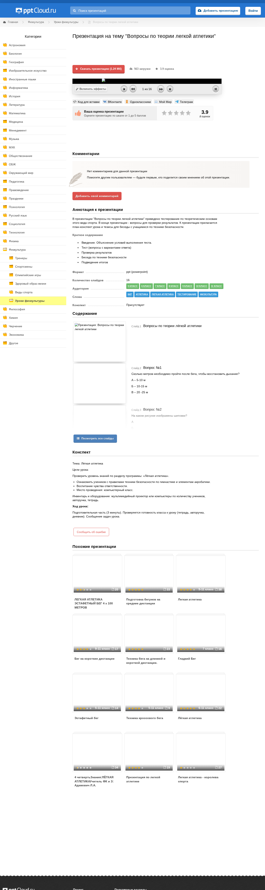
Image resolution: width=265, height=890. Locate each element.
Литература (17, 104)
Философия (17, 309)
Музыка (14, 139)
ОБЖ (12, 164)
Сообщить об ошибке (91, 532)
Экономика (16, 334)
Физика (14, 241)
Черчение (15, 326)
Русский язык (18, 215)
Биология (15, 53)
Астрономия (17, 45)
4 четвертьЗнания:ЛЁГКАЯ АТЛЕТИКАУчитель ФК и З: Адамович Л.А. (94, 781)
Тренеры (21, 258)
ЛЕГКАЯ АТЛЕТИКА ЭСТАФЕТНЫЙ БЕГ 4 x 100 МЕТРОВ (94, 603)
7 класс (160, 286)
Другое (13, 343)
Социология (17, 224)
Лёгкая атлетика (190, 718)
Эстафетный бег (87, 718)
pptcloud (35, 10)
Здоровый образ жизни (30, 283)
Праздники (16, 198)
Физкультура (17, 249)
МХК (12, 147)
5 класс (133, 286)
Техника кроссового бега (144, 718)
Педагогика (16, 181)
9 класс (187, 286)
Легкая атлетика (190, 599)
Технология (17, 232)
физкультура (208, 294)
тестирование (186, 294)
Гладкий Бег (187, 658)
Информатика (18, 87)
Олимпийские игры (28, 275)
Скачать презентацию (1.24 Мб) (100, 68)
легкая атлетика (163, 294)
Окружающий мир (21, 172)
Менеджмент (17, 130)
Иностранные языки (22, 79)
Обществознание (20, 156)
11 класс (216, 286)
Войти (253, 10)
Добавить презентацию (221, 10)
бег (130, 294)
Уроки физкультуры (30, 300)
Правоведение (19, 190)
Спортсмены (23, 266)
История (14, 96)
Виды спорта (24, 292)
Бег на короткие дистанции (94, 658)
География (16, 62)
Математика (17, 113)
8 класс (174, 286)
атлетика (142, 294)
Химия (13, 317)
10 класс (201, 286)
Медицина (16, 121)
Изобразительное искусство (28, 70)
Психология (17, 207)
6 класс (146, 286)
